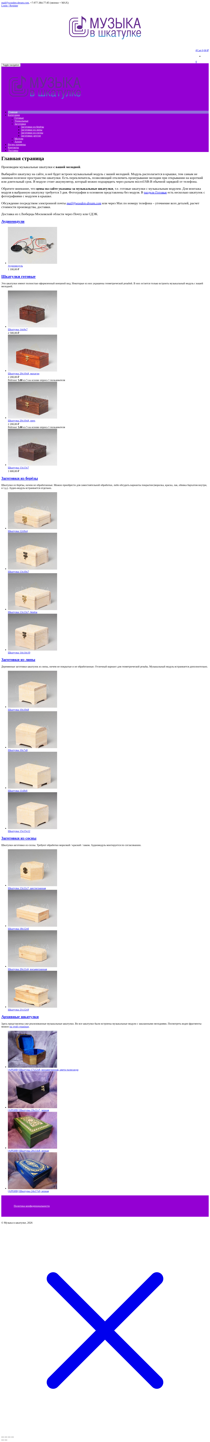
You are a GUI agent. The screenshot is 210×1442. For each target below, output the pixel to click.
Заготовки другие (31, 135)
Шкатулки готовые (18, 276)
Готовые (19, 118)
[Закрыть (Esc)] (12, 1437)
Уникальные (21, 121)
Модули (18, 138)
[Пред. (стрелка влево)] (2, 1440)
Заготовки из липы (31, 129)
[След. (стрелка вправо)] (6, 1440)
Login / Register (9, 5)
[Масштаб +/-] (2, 1437)
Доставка (13, 150)
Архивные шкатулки (20, 1017)
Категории (14, 115)
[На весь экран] (6, 1437)
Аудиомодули (12, 221)
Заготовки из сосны (32, 132)
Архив (18, 141)
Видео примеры (17, 144)
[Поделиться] (9, 1437)
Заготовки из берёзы (32, 126)
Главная (12, 112)
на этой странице (19, 1026)
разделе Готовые (155, 192)
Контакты (13, 147)
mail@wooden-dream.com (15, 2)
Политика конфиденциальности (32, 1206)
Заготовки (20, 123)
